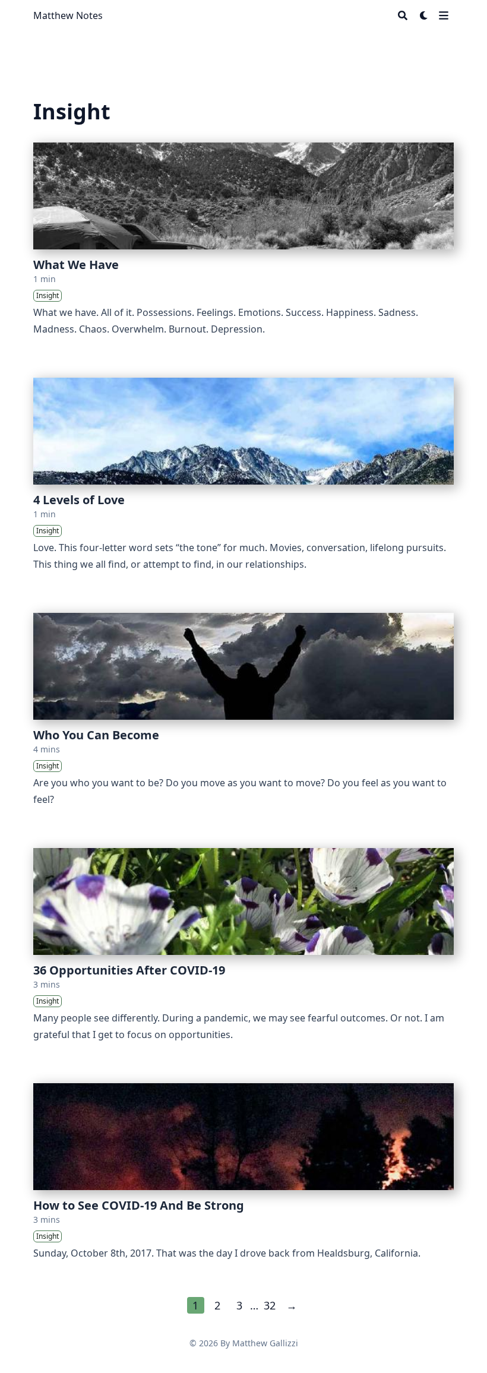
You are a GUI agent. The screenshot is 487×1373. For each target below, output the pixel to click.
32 (270, 1305)
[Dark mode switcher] (424, 15)
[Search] (402, 15)
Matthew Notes (68, 15)
